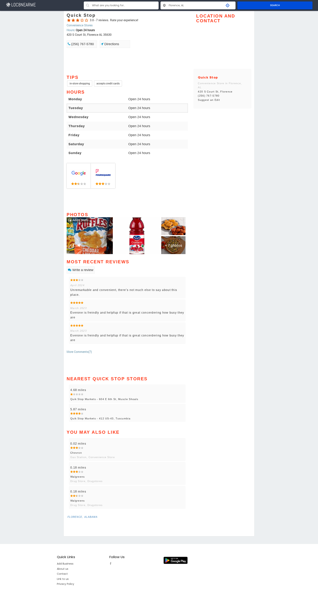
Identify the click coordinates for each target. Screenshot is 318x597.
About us (62, 569)
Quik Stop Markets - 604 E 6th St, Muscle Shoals (104, 399)
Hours (70, 30)
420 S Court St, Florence (215, 91)
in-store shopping (80, 83)
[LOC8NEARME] (21, 4)
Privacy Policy (65, 584)
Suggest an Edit (209, 99)
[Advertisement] (127, 61)
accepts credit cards (108, 83)
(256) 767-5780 (82, 44)
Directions (111, 44)
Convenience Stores (80, 25)
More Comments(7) (79, 352)
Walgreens (77, 476)
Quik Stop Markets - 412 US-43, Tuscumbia (100, 418)
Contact (62, 574)
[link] (79, 175)
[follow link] (111, 564)
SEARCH (275, 5)
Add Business (65, 563)
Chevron (76, 452)
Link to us (63, 579)
